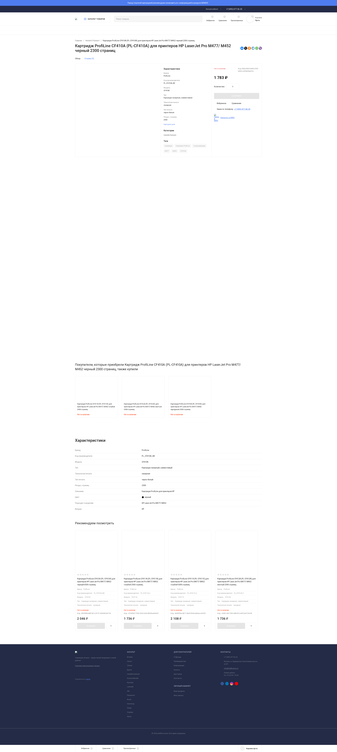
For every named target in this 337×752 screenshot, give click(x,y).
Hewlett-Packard (92, 41)
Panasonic (131, 695)
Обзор (77, 58)
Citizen (129, 665)
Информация (179, 665)
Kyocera (130, 682)
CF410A (183, 151)
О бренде (177, 657)
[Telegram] (253, 48)
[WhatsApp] (256, 48)
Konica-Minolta (132, 678)
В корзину (91, 626)
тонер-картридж (199, 146)
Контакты (178, 678)
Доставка (178, 674)
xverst (88, 679)
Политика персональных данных (87, 666)
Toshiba (130, 712)
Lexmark (130, 687)
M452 (175, 151)
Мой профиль (179, 691)
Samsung (130, 704)
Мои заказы (179, 695)
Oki (128, 691)
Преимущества (180, 661)
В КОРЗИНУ (237, 96)
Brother (130, 657)
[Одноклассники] (249, 48)
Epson (129, 670)
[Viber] (260, 48)
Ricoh (129, 699)
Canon (129, 661)
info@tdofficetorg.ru (231, 668)
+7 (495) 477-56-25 (234, 9)
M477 (167, 151)
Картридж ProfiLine (183, 146)
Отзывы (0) (89, 58)
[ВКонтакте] (242, 48)
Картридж (168, 146)
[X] (245, 48)
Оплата (177, 670)
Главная (78, 41)
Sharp (129, 708)
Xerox (129, 716)
